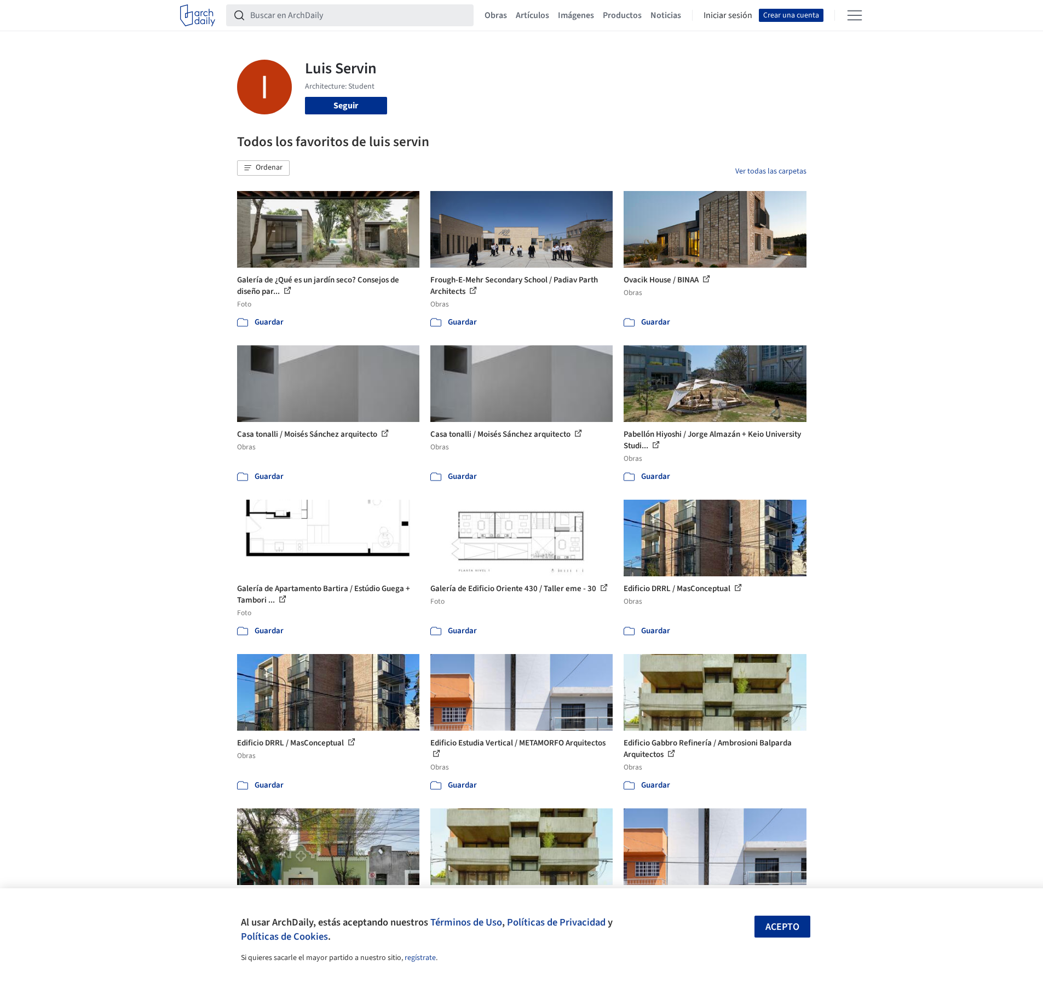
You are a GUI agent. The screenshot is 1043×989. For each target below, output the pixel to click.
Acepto (782, 927)
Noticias (665, 15)
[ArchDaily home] (197, 15)
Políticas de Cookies (284, 936)
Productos (622, 15)
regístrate (420, 957)
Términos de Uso (466, 922)
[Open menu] (854, 15)
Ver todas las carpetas (770, 171)
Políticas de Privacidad (556, 922)
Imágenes (576, 15)
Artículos (532, 15)
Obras (496, 15)
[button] (263, 168)
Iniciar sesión (728, 15)
